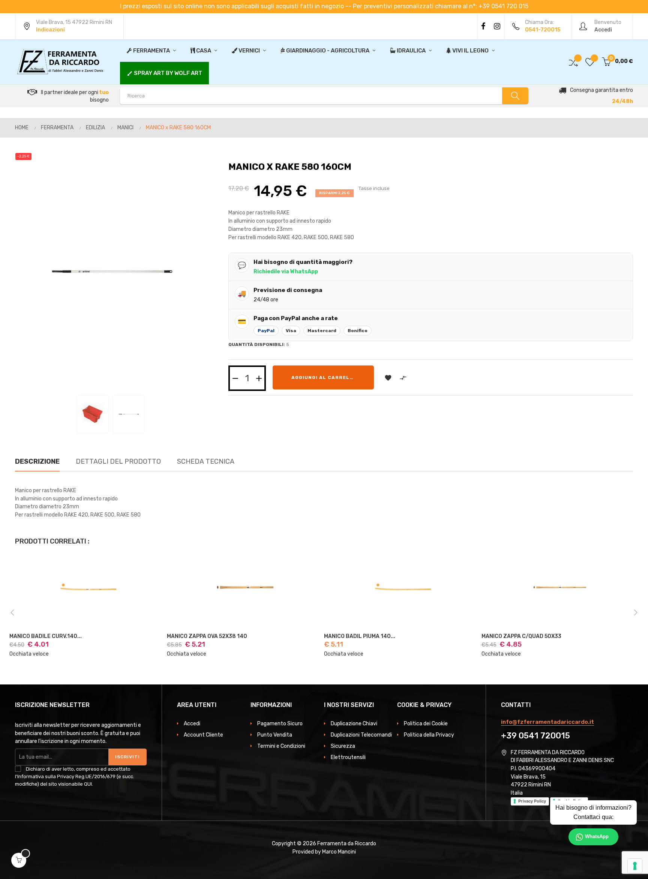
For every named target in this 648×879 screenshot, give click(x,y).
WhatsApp (597, 836)
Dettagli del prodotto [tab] (118, 461)
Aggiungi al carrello (324, 377)
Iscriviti (127, 756)
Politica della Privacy (429, 735)
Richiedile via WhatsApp (286, 271)
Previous (12, 612)
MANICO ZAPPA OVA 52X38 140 (207, 636)
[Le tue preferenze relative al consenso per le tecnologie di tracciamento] (635, 866)
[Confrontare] (573, 61)
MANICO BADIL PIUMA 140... (359, 636)
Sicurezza (343, 746)
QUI (88, 784)
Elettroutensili (348, 757)
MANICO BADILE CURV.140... (45, 636)
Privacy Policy (532, 801)
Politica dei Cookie (426, 723)
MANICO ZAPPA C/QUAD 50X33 (521, 636)
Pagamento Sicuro (280, 723)
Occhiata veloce (29, 654)
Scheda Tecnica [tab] (205, 461)
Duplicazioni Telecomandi (361, 735)
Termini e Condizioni (281, 746)
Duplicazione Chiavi (354, 723)
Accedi (192, 723)
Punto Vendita (274, 735)
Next (635, 612)
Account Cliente (203, 735)
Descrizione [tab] (37, 461)
